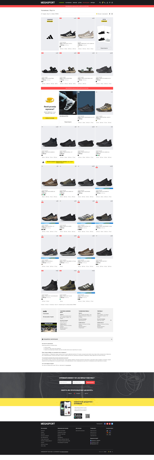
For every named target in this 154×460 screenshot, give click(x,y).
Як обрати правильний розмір (64, 440)
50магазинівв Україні (48, 316)
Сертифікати (60, 437)
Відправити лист (95, 443)
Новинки (61, 2)
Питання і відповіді (61, 434)
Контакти (43, 430)
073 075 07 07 (93, 434)
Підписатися (90, 382)
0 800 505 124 (93, 435)
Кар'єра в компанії (45, 435)
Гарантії (42, 442)
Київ (105, 451)
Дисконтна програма (80, 430)
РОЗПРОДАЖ (86, 2)
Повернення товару (62, 432)
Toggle (110, 451)
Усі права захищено (64, 451)
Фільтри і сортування (102, 13)
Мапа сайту (43, 445)
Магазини (43, 434)
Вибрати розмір (50, 118)
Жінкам (75, 2)
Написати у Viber (95, 442)
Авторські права (44, 444)
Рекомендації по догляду (63, 442)
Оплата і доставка (61, 430)
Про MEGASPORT (44, 437)
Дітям (80, 2)
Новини (42, 432)
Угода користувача (45, 439)
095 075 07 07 (93, 432)
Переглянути (68, 122)
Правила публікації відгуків (63, 439)
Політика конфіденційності (46, 440)
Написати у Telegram (96, 440)
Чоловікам (68, 2)
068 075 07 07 (93, 430)
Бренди (93, 2)
